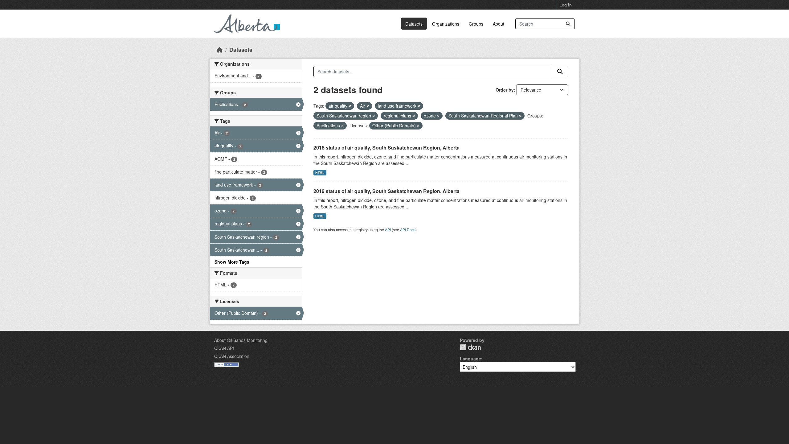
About (498, 24)
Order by (505, 90)
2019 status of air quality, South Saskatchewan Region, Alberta (386, 191)
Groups (476, 24)
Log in (565, 5)
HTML (319, 172)
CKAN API (224, 348)
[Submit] (568, 23)
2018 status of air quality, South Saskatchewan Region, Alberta (386, 147)
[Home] (220, 49)
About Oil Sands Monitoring (241, 340)
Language (470, 359)
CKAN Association (231, 356)
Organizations (445, 24)
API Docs (407, 229)
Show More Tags (232, 262)
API (388, 229)
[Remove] (350, 106)
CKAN (470, 347)
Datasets (414, 24)
